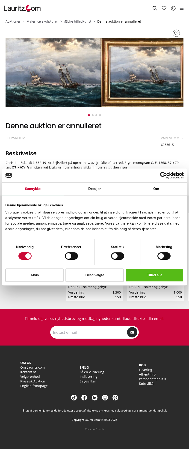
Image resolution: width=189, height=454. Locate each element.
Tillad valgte (94, 275)
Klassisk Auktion (32, 381)
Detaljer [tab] (94, 189)
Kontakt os (28, 372)
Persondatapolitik (152, 379)
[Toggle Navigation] (181, 8)
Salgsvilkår (88, 381)
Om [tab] (156, 189)
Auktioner (13, 21)
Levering (145, 369)
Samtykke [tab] (33, 189)
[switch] (71, 256)
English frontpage (34, 386)
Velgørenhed (30, 376)
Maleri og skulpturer (42, 21)
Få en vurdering (92, 372)
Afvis (34, 275)
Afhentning (147, 374)
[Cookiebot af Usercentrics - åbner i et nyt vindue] (163, 175)
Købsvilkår (147, 383)
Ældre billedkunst (77, 21)
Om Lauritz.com (32, 367)
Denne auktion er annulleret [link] (119, 21)
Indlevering (88, 376)
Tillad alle (154, 275)
